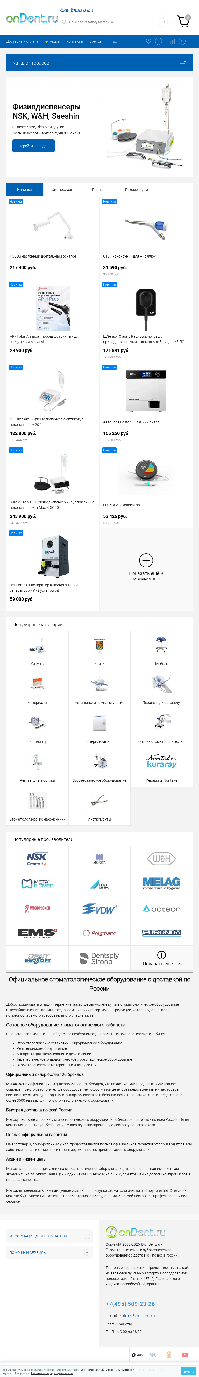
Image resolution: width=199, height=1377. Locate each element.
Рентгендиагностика (37, 780)
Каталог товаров (30, 63)
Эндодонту (37, 741)
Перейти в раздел (33, 146)
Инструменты (99, 819)
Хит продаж (62, 190)
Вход (64, 9)
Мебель (161, 664)
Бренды (96, 41)
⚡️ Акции (52, 41)
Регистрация (82, 9)
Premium (99, 190)
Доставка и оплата (22, 41)
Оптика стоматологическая (161, 741)
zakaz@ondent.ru (137, 1315)
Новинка (24, 190)
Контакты (74, 41)
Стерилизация (99, 741)
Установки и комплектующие (99, 703)
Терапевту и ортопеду (161, 703)
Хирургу (37, 664)
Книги (99, 664)
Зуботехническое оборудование (99, 780)
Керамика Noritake (161, 780)
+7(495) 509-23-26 (130, 1304)
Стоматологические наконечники (37, 819)
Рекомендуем (136, 190)
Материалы (37, 703)
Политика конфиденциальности (52, 1373)
